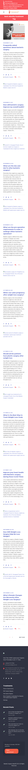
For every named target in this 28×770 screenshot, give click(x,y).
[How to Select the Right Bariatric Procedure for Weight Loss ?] (5, 713)
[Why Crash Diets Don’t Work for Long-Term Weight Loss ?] (5, 725)
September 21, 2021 (8, 592)
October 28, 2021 (8, 290)
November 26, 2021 (8, 163)
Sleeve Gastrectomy (8, 688)
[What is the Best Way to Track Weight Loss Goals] (14, 401)
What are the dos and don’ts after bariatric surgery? (11, 168)
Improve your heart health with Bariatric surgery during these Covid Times (13, 475)
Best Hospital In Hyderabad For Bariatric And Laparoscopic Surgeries (13, 696)
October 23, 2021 (8, 351)
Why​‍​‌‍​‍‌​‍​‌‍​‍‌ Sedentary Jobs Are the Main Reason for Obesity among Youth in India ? (16, 731)
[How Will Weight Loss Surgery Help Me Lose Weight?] (14, 518)
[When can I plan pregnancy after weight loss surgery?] (14, 279)
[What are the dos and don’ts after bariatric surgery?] (14, 152)
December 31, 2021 (8, 42)
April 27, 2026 (11, 727)
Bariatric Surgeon (9, 77)
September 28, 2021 (8, 529)
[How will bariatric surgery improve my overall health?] (14, 91)
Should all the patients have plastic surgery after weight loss (13, 356)
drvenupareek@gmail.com (11, 3)
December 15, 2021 (8, 102)
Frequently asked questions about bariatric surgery (13, 47)
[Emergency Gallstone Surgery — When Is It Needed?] (5, 719)
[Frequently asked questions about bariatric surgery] (14, 32)
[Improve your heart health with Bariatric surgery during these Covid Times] (14, 459)
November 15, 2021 (8, 224)
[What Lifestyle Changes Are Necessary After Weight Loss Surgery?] (14, 581)
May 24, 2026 (11, 715)
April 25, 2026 (11, 735)
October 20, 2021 (8, 412)
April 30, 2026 (11, 721)
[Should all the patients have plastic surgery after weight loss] (14, 340)
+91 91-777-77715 (8, 1)
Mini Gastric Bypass (8, 693)
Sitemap (5, 700)
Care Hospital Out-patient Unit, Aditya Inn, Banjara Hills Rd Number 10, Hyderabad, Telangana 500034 (13, 6)
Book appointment (10, 751)
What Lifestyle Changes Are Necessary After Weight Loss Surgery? (12, 597)
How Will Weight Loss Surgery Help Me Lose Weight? (11, 534)
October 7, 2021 (7, 470)
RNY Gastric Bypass (8, 691)
